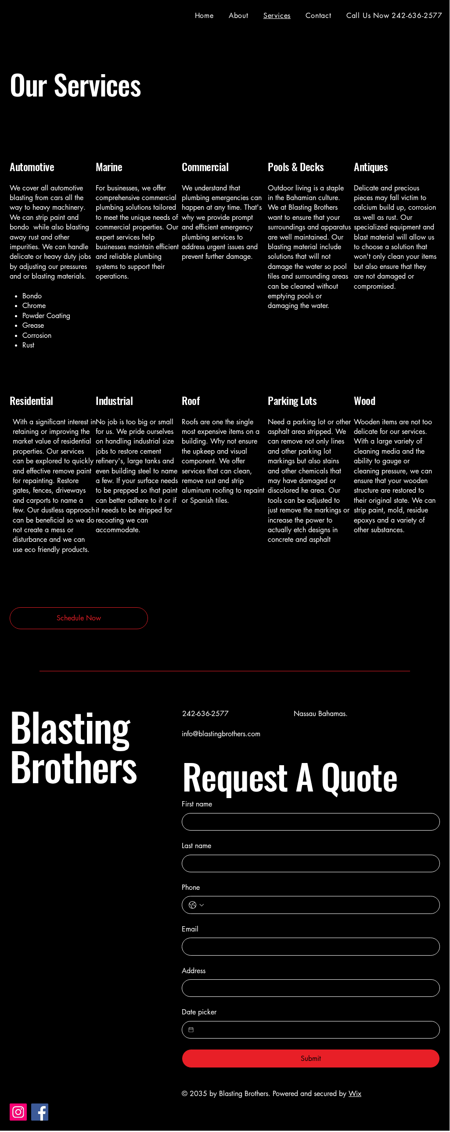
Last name (196, 845)
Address (193, 970)
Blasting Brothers (73, 746)
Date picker (199, 1012)
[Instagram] (18, 1112)
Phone (191, 887)
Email (190, 929)
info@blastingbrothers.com (221, 733)
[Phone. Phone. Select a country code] (196, 905)
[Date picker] (190, 1029)
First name (197, 804)
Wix (355, 1093)
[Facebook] (39, 1112)
